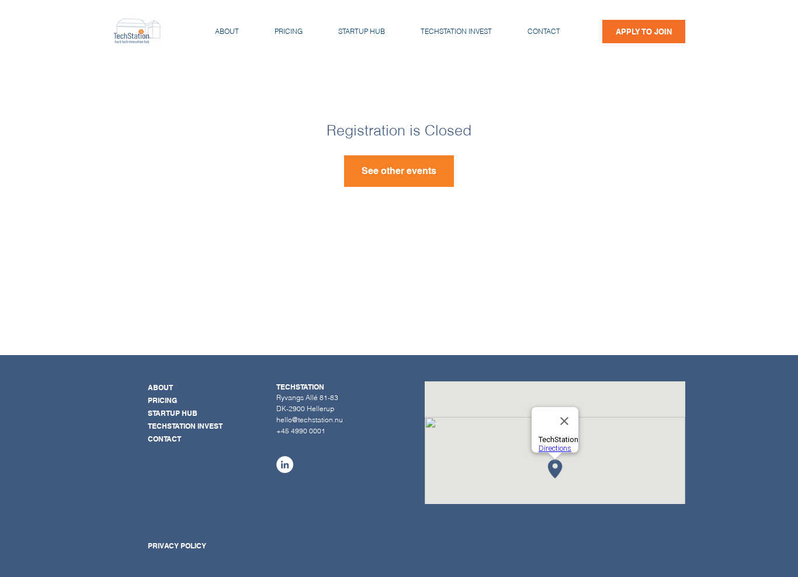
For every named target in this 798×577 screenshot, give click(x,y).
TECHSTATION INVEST (185, 426)
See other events (399, 170)
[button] (543, 31)
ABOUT (160, 387)
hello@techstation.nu (309, 419)
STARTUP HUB (172, 413)
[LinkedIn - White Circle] (284, 464)
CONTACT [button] (164, 439)
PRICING (162, 400)
